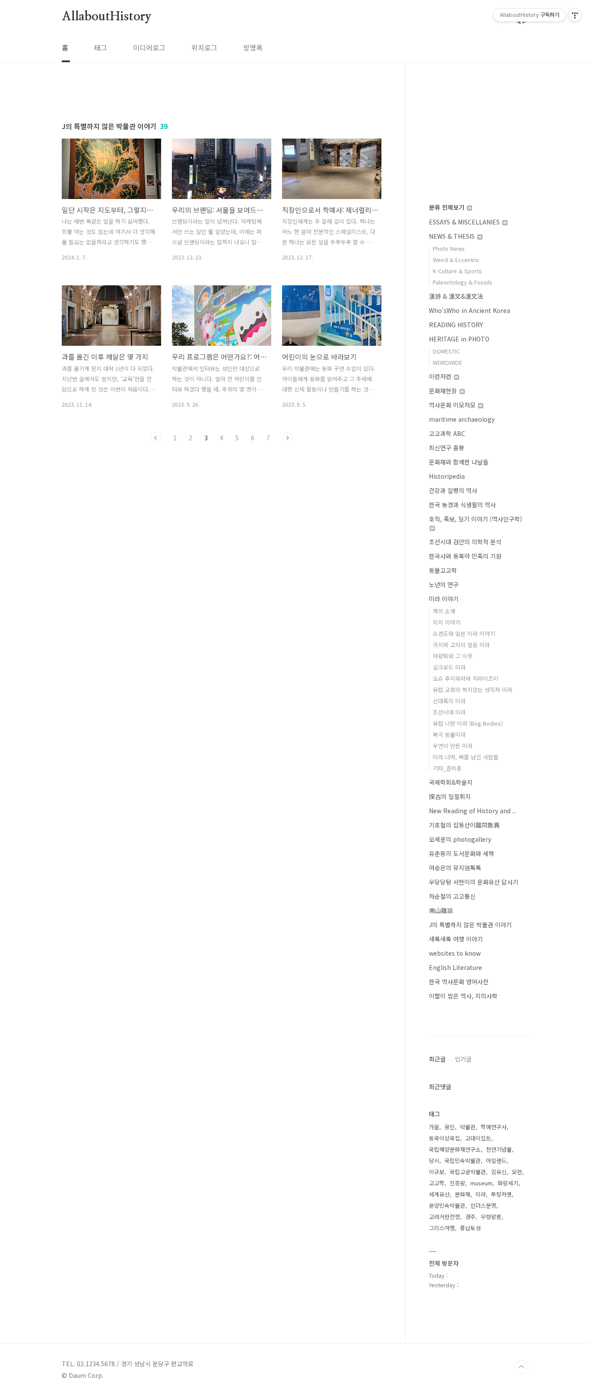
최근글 (437, 1059)
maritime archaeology (462, 419)
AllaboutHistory (107, 17)
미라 (481, 1194)
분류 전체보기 (447, 207)
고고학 (436, 1183)
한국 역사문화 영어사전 (458, 981)
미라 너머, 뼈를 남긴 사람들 (465, 757)
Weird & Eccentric (456, 260)
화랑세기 (508, 1183)
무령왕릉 (491, 1217)
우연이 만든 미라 (453, 746)
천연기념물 (499, 1149)
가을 (434, 1127)
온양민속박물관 (447, 1205)
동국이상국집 (444, 1138)
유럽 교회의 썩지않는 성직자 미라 (472, 689)
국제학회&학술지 (451, 782)
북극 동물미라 (449, 734)
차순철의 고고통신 (452, 896)
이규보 (436, 1172)
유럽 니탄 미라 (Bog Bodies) (468, 723)
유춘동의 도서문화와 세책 (461, 853)
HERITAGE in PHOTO (459, 339)
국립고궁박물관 (468, 1172)
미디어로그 (149, 47)
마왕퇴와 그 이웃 (453, 656)
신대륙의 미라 (449, 701)
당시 (434, 1160)
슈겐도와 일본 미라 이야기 (464, 633)
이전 (156, 438)
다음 (287, 438)
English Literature (455, 967)
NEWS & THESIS (452, 236)
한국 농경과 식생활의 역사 (462, 504)
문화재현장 (444, 390)
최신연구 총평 (446, 447)
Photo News (449, 248)
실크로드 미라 (449, 667)
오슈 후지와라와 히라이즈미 (465, 678)
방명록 (253, 47)
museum (481, 1183)
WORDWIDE (447, 362)
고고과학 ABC (447, 433)
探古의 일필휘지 (450, 796)
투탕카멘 (501, 1194)
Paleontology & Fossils (462, 282)
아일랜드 (496, 1160)
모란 (517, 1172)
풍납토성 (470, 1228)
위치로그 (204, 47)
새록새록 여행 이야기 (456, 939)
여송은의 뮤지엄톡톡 (455, 867)
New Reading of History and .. (472, 810)
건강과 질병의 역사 (453, 490)
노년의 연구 (444, 584)
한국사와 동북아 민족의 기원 (465, 556)
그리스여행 (442, 1228)
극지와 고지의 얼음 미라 (461, 645)
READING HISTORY (456, 324)
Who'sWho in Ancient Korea (469, 310)
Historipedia (447, 476)
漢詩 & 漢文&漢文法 (456, 296)
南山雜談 (441, 910)
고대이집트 (478, 1138)
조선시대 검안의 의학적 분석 (465, 541)
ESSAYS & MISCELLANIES (465, 222)
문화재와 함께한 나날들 (458, 462)
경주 (470, 1217)
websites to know (455, 953)
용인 (449, 1127)
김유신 (499, 1172)
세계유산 (439, 1194)
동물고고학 (443, 570)
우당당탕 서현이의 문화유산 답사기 (473, 882)
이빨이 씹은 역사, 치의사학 (463, 996)
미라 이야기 (444, 598)
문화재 (462, 1194)
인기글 (463, 1059)
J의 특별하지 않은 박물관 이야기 (470, 924)
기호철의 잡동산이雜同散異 (464, 825)
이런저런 (441, 376)
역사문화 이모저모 (453, 405)
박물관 (468, 1127)
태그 (100, 47)
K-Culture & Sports (457, 271)
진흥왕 (457, 1183)
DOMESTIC (446, 351)
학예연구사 (494, 1127)
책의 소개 (444, 611)
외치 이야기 (446, 622)
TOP (521, 1367)
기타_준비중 (447, 768)
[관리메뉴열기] (574, 15)
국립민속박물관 (462, 1160)
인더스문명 (483, 1205)
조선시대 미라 (449, 712)
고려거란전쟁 (444, 1217)
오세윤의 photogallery (460, 839)
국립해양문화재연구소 (455, 1149)
